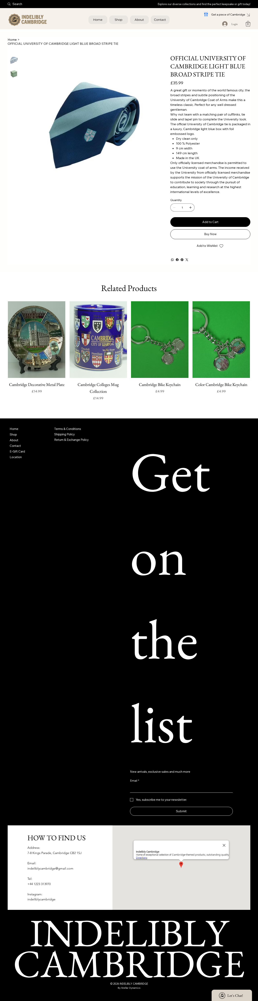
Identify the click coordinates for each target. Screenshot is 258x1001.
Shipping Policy (64, 441)
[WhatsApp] (172, 260)
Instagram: (34, 901)
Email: (31, 870)
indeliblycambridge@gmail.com (50, 875)
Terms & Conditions (67, 436)
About (14, 447)
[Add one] (190, 207)
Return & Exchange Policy (71, 446)
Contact (15, 453)
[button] (248, 23)
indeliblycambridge (41, 906)
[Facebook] (177, 260)
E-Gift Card (17, 458)
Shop (13, 441)
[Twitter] (187, 260)
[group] (129, 357)
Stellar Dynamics (130, 994)
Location (16, 464)
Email (134, 787)
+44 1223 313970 (39, 891)
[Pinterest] (182, 260)
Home (14, 436)
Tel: (29, 885)
